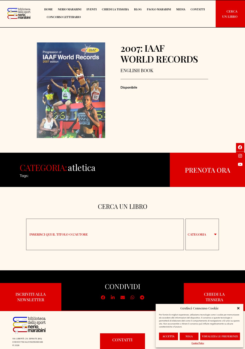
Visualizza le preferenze (220, 336)
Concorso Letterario (64, 17)
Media (180, 9)
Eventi (91, 9)
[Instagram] (240, 156)
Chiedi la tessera (115, 9)
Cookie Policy (198, 343)
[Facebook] (240, 147)
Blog (138, 9)
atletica (81, 167)
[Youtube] (240, 164)
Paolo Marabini (159, 9)
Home (48, 9)
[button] (238, 308)
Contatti (197, 9)
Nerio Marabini (69, 9)
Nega (189, 336)
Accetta (168, 336)
